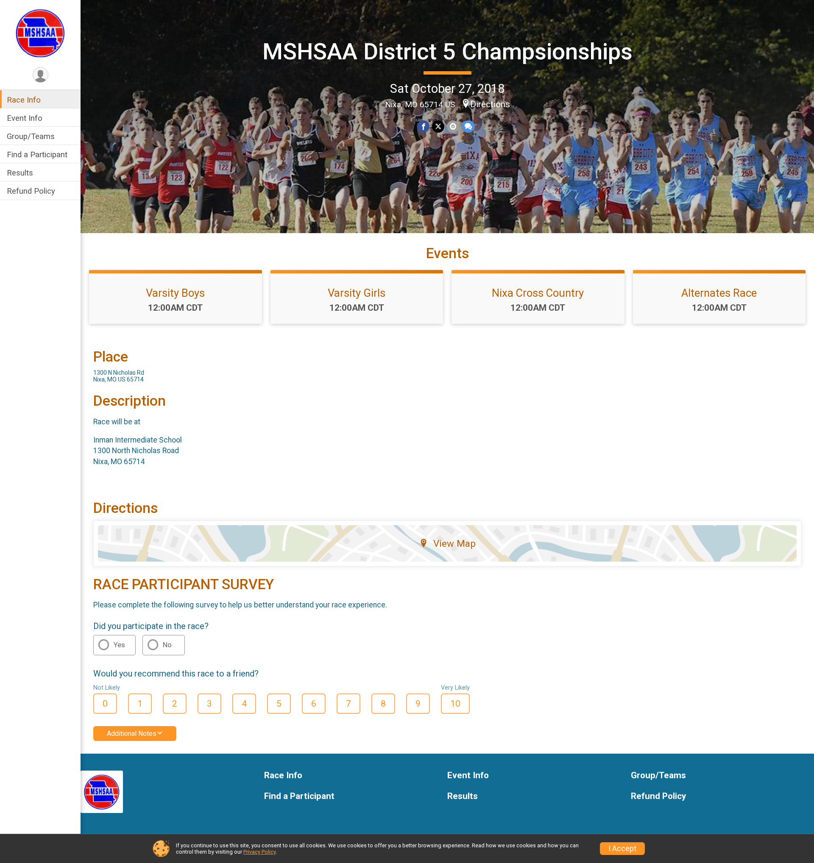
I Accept (622, 848)
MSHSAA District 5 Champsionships (447, 51)
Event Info (24, 118)
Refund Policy (31, 191)
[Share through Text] (468, 126)
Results (20, 173)
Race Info (24, 99)
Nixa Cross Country (538, 293)
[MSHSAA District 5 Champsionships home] (40, 32)
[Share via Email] (453, 126)
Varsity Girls (356, 293)
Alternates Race (719, 293)
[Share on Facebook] (423, 126)
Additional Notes (131, 733)
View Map (454, 543)
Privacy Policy (259, 852)
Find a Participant (37, 154)
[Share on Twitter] (438, 126)
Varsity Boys (175, 293)
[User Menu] (40, 75)
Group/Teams (31, 136)
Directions (490, 104)
